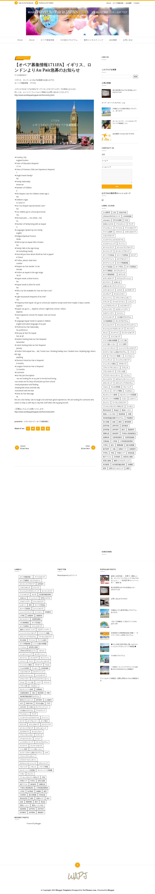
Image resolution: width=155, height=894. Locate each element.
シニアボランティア (110, 305)
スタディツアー (108, 313)
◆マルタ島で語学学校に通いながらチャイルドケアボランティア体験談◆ (124, 645)
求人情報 (106, 422)
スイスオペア (125, 305)
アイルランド (121, 224)
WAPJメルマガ (108, 224)
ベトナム (126, 375)
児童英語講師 (129, 437)
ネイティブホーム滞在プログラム (115, 352)
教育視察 (128, 422)
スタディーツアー (122, 309)
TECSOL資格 (117, 220)
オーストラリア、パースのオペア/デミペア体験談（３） (125, 122)
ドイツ (105, 336)
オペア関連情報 (122, 263)
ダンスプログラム (122, 321)
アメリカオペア (130, 228)
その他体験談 (107, 321)
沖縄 (129, 414)
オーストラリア (108, 247)
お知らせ (117, 282)
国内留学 (115, 433)
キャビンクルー (119, 294)
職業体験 (120, 445)
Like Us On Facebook (25, 3)
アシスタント (107, 228)
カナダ (119, 290)
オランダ (122, 274)
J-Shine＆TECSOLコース (111, 216)
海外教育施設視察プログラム (113, 418)
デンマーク (115, 332)
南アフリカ (107, 457)
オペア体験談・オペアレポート (114, 270)
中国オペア (121, 453)
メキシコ (106, 391)
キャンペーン (107, 298)
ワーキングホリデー (119, 402)
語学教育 (125, 426)
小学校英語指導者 (126, 441)
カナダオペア (129, 290)
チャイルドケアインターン (126, 325)
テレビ (105, 332)
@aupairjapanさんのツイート (67, 575)
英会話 (116, 410)
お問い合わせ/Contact (119, 599)
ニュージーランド (109, 348)
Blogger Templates (64, 890)
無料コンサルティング (93, 40)
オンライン (107, 282)
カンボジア (107, 294)
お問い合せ (128, 40)
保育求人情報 (128, 457)
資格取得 (106, 437)
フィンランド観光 (109, 364)
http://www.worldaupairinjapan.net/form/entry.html (34, 95)
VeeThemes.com (89, 890)
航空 (123, 429)
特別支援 (131, 453)
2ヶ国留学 (106, 212)
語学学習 (115, 426)
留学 (104, 468)
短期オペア (122, 449)
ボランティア (107, 383)
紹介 (112, 445)
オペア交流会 (107, 267)
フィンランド (107, 360)
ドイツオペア (115, 336)
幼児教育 (106, 464)
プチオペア (123, 364)
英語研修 (122, 414)
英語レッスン (126, 410)
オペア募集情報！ (43, 421)
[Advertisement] (120, 510)
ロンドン (106, 402)
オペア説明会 (131, 267)
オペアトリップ (108, 263)
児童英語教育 (117, 437)
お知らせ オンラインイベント (113, 286)
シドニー (131, 301)
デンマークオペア (128, 332)
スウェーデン (107, 309)
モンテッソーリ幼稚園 (111, 398)
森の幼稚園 (130, 445)
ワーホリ (130, 406)
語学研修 (106, 429)
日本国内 (117, 457)
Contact (136, 3)
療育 (128, 468)
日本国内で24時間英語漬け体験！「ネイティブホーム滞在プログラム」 (124, 634)
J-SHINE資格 (127, 216)
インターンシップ (109, 243)
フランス (125, 367)
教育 (120, 422)
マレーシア (127, 387)
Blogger (38, 823)
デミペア (130, 329)
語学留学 (115, 429)
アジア (131, 224)
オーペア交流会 (108, 255)
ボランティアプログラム (124, 383)
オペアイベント (108, 259)
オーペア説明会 (122, 255)
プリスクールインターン (111, 375)
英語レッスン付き (109, 414)
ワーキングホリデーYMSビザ (113, 406)
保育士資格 (107, 460)
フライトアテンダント (111, 367)
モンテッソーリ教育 (110, 395)
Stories (24, 448)
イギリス (119, 232)
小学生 (105, 445)
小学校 (114, 441)
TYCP (126, 220)
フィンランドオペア (123, 360)
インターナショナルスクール (113, 239)
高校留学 (131, 429)
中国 (112, 453)
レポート (133, 398)
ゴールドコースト (118, 301)
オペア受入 (119, 267)
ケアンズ (106, 301)
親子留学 (106, 449)
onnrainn (106, 220)
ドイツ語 (123, 340)
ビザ (104, 356)
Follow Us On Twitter (46, 3)
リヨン (124, 398)
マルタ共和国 (115, 387)
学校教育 (130, 418)
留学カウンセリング (116, 468)
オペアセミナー (122, 259)
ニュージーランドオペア (127, 348)
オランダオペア (108, 278)
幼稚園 (130, 464)
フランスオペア (108, 371)
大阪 (114, 449)
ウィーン (122, 243)
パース (132, 352)
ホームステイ (107, 379)
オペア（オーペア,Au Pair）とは (113, 103)
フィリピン (129, 356)
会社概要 (129, 3)
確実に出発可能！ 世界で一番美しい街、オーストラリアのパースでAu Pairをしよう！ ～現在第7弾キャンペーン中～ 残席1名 (125, 579)
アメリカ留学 (107, 232)
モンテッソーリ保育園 (128, 395)
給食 (114, 422)
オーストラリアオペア (125, 247)
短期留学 (132, 449)
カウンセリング (108, 290)
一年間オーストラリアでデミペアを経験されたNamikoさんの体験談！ (124, 668)
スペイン (120, 313)
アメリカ (119, 228)
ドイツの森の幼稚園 (110, 340)
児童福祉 (106, 441)
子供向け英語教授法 (129, 433)
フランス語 (121, 371)
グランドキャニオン (123, 298)
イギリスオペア (23, 58)
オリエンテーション (124, 278)
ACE (114, 212)
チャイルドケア (108, 325)
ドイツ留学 (123, 344)
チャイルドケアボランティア (113, 329)
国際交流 (106, 433)
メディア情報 (117, 391)
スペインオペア (108, 317)
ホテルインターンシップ (124, 379)
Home (20, 40)
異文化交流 (107, 410)
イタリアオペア (108, 236)
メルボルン (129, 391)
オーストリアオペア (123, 251)
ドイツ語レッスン (109, 344)
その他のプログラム (69, 40)
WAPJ (77, 14)
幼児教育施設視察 (118, 464)
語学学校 (106, 426)
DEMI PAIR (122, 212)
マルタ (105, 387)
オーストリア (107, 251)
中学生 (105, 453)
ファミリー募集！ (115, 356)
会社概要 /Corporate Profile (123, 134)
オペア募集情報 (118, 3)
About (108, 3)
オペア (133, 255)
